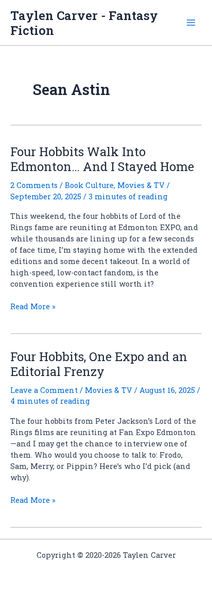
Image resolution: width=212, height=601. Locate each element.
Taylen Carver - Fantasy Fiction (84, 22)
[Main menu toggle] (191, 22)
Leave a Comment (44, 390)
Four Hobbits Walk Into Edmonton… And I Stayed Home (102, 158)
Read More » (33, 306)
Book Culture (89, 185)
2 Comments (34, 185)
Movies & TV (141, 185)
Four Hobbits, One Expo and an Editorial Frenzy (98, 363)
